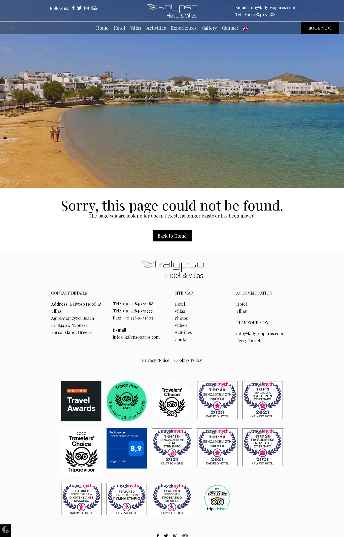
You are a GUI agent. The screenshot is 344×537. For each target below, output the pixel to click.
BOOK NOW (319, 28)
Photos (181, 318)
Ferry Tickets (249, 340)
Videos (181, 325)
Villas (180, 311)
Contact (182, 339)
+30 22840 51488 (260, 14)
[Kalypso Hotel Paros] (172, 11)
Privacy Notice (155, 360)
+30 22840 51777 (137, 310)
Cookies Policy (188, 360)
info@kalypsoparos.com (271, 7)
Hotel (180, 304)
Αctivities (183, 332)
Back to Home (172, 236)
